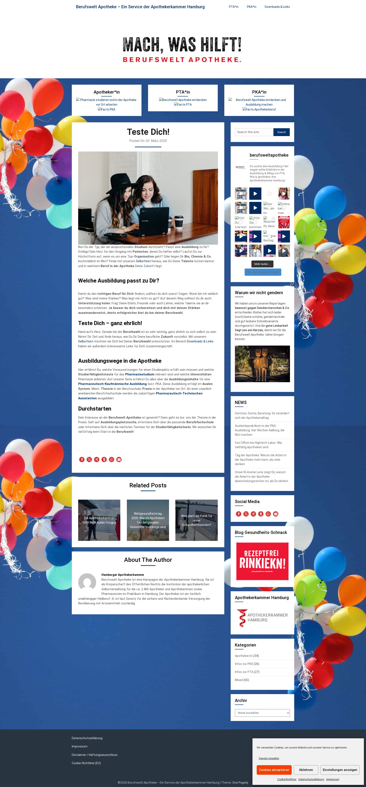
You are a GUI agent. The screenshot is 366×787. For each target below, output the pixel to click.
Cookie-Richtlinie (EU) (86, 763)
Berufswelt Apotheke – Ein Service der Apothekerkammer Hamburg (140, 6)
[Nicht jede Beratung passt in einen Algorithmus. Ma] (241, 193)
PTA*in (233, 6)
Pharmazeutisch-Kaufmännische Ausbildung (112, 384)
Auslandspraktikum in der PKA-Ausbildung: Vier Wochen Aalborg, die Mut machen (259, 430)
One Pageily (240, 782)
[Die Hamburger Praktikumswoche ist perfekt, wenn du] (255, 251)
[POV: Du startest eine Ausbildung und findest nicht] (241, 222)
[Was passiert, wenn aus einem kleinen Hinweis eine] (284, 193)
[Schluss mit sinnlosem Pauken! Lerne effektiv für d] (241, 251)
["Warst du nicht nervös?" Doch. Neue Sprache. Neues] (255, 208)
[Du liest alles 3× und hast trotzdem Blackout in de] (284, 251)
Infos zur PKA (244, 664)
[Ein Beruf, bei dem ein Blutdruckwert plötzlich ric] (269, 193)
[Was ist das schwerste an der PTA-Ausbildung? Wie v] (255, 236)
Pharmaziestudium (139, 374)
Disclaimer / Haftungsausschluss (95, 755)
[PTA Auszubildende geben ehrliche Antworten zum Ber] (284, 236)
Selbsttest (143, 261)
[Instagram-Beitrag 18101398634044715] (269, 236)
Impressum (332, 779)
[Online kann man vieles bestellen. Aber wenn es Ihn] (284, 208)
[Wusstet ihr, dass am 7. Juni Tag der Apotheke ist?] (269, 222)
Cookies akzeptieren (274, 770)
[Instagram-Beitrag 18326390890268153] (241, 236)
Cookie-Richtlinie (286, 779)
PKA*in (251, 6)
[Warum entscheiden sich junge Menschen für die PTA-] (269, 251)
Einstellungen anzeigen (340, 770)
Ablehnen (306, 770)
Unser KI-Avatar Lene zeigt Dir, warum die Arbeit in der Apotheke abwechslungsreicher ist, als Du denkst (261, 476)
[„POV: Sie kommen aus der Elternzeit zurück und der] (255, 222)
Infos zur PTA (244, 672)
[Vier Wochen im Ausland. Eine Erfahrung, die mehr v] (269, 208)
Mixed (239, 680)
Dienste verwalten (269, 758)
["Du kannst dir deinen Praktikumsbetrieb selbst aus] (255, 193)
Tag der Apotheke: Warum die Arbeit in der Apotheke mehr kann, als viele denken (261, 459)
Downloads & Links (277, 6)
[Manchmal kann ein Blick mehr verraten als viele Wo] (241, 208)
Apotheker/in (244, 655)
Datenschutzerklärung (311, 779)
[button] (82, 459)
